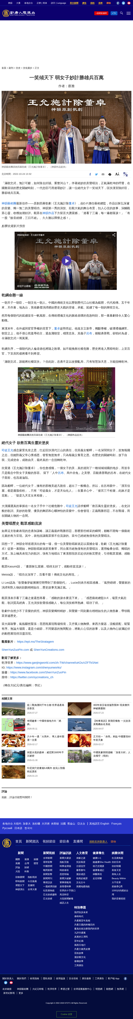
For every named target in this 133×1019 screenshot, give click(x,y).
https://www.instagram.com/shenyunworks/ (33, 667)
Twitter (123, 3)
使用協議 (60, 978)
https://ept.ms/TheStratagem (35, 641)
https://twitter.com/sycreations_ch (31, 677)
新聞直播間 (102, 13)
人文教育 (82, 853)
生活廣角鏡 (117, 858)
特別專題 (80, 907)
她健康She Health (102, 862)
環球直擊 (47, 862)
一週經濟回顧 (50, 886)
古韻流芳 (80, 866)
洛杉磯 (36, 823)
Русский (7, 828)
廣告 (84, 3)
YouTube (129, 3)
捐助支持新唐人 (98, 841)
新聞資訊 (32, 841)
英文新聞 (74, 3)
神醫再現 (97, 874)
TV (114, 13)
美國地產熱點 (83, 886)
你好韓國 (116, 866)
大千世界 (116, 882)
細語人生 (64, 902)
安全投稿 (73, 978)
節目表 (64, 841)
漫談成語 (80, 874)
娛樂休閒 (117, 853)
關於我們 (21, 978)
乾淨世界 (52, 989)
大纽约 (17, 823)
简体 (45, 3)
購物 (109, 3)
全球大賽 (32, 889)
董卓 (72, 203)
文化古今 (80, 882)
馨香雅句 (80, 870)
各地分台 (28, 3)
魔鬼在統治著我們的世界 (86, 928)
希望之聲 (65, 989)
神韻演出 (19, 889)
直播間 (78, 841)
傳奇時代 (78, 916)
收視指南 (34, 978)
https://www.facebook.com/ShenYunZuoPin (38, 672)
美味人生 (116, 874)
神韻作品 (48, 213)
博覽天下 (19, 885)
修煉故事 (78, 961)
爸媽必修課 (82, 878)
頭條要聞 (19, 877)
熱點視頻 (32, 877)
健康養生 (98, 853)
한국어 (28, 828)
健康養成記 (98, 870)
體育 (36, 863)
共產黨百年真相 (82, 920)
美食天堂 (116, 870)
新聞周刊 (47, 878)
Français (116, 823)
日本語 (18, 828)
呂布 (89, 333)
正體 (39, 3)
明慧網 (99, 989)
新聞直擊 (47, 874)
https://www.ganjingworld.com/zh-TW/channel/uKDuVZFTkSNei (57, 662)
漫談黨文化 (80, 957)
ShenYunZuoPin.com (15, 649)
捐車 (100, 3)
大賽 (18, 3)
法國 (63, 823)
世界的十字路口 (68, 890)
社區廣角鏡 (48, 890)
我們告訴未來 (81, 912)
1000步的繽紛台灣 (120, 892)
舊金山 (71, 823)
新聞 (21, 853)
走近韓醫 (97, 878)
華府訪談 (47, 882)
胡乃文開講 (98, 866)
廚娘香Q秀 (117, 886)
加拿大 (27, 823)
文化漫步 (27, 68)
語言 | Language (58, 3)
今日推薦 (32, 881)
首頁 (4, 68)
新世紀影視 (9, 993)
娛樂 (36, 859)
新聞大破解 (65, 878)
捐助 (92, 3)
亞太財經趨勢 (50, 894)
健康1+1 (97, 858)
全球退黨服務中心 (82, 989)
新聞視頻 (49, 853)
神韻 (10, 3)
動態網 (109, 989)
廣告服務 (86, 978)
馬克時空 (64, 894)
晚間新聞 (47, 870)
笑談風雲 (80, 862)
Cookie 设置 (66, 1014)
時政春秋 (64, 870)
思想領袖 (64, 874)
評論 (17, 867)
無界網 (120, 989)
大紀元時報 (38, 989)
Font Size (117, 174)
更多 (21, 993)
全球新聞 (47, 858)
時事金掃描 (65, 866)
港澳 (26, 859)
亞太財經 (47, 898)
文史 (18, 68)
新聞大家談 (65, 858)
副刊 (11, 68)
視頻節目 (49, 841)
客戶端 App (113, 978)
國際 (17, 859)
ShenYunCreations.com (49, 649)
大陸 (17, 871)
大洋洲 (45, 823)
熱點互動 (64, 862)
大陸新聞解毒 (66, 898)
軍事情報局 (65, 882)
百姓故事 (78, 953)
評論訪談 (65, 853)
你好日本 (116, 862)
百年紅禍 (78, 941)
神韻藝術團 (9, 203)
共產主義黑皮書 (82, 949)
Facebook (118, 3)
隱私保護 (47, 978)
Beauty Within (119, 878)
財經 (26, 867)
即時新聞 (19, 881)
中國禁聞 (47, 866)
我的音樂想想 (118, 898)
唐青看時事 (65, 886)
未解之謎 (80, 858)
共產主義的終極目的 (84, 924)
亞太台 (81, 823)
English (104, 823)
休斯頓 (55, 823)
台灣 (26, 863)
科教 (26, 871)
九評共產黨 (80, 932)
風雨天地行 (80, 945)
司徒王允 (7, 450)
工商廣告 (78, 965)
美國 (17, 863)
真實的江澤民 (81, 936)
